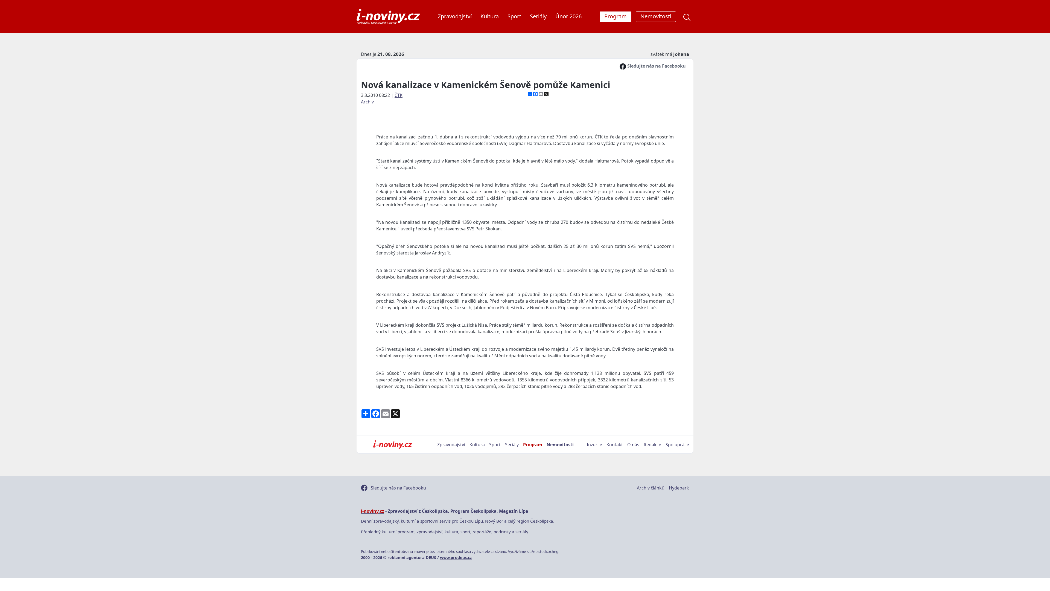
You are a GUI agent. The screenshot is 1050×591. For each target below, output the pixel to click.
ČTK (398, 95)
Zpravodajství (455, 16)
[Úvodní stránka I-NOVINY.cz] (392, 444)
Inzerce (594, 445)
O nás (633, 445)
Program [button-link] (615, 16)
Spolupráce (677, 445)
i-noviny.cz (372, 511)
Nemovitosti (560, 445)
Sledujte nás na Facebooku (656, 66)
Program (532, 445)
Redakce (652, 445)
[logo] (388, 17)
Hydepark (679, 488)
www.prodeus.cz (456, 557)
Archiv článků (650, 488)
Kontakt (614, 445)
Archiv (367, 102)
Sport (514, 16)
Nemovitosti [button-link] (655, 16)
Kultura (489, 16)
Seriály (538, 16)
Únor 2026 (568, 16)
